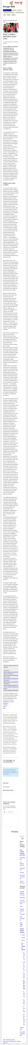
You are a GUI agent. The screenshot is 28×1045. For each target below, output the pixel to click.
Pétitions (13, 14)
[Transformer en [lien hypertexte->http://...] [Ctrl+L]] (9, 812)
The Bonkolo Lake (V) (22, 864)
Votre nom (5, 783)
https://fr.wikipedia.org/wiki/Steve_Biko (12, 682)
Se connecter (6, 786)
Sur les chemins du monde (23, 946)
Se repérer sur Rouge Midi (22, 1033)
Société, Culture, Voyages (22, 930)
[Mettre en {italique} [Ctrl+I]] (6, 812)
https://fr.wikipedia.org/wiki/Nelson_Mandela (14, 690)
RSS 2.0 (5, 1043)
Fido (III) (22, 872)
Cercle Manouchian (20, 12)
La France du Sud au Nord (22, 902)
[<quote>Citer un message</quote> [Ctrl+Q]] (11, 812)
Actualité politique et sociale (22, 893)
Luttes (21, 906)
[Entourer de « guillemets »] (13, 812)
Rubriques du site (7, 10)
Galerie (8, 14)
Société (23, 937)
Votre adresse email (8, 790)
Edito (5, 14)
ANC (4, 708)
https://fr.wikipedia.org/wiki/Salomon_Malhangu (14, 675)
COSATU (5, 705)
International (23, 897)
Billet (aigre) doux (21, 924)
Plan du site (6, 1041)
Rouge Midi (9, 6)
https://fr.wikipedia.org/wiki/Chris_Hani (12, 672)
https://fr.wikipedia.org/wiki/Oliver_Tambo (13, 678)
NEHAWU (5, 703)
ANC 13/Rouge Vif (22, 918)
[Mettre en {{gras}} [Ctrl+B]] (4, 812)
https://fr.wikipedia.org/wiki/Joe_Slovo (17, 687)
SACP (4, 706)
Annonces (19, 10)
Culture (23, 935)
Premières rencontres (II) (22, 877)
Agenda (14, 10)
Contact (19, 1041)
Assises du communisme (9, 12)
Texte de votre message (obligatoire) (9, 802)
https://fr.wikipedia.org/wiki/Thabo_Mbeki (13, 685)
